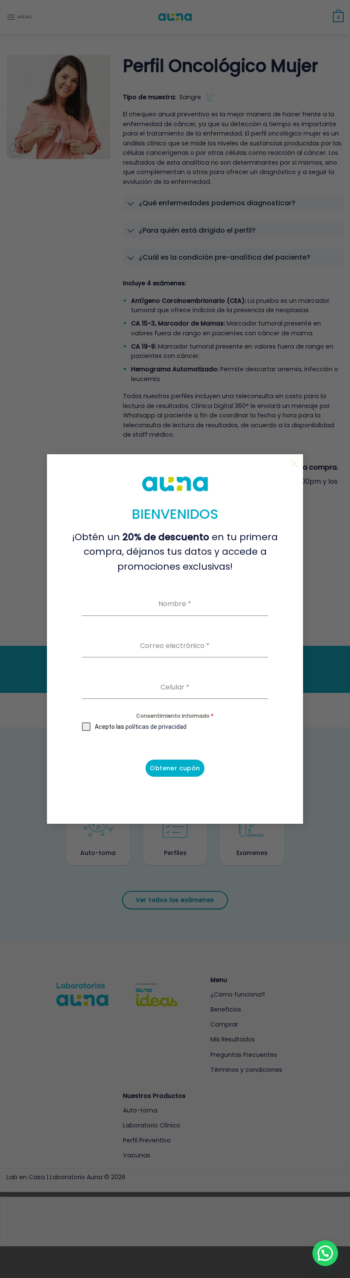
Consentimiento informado (174, 715)
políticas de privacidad (156, 726)
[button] (325, 1253)
